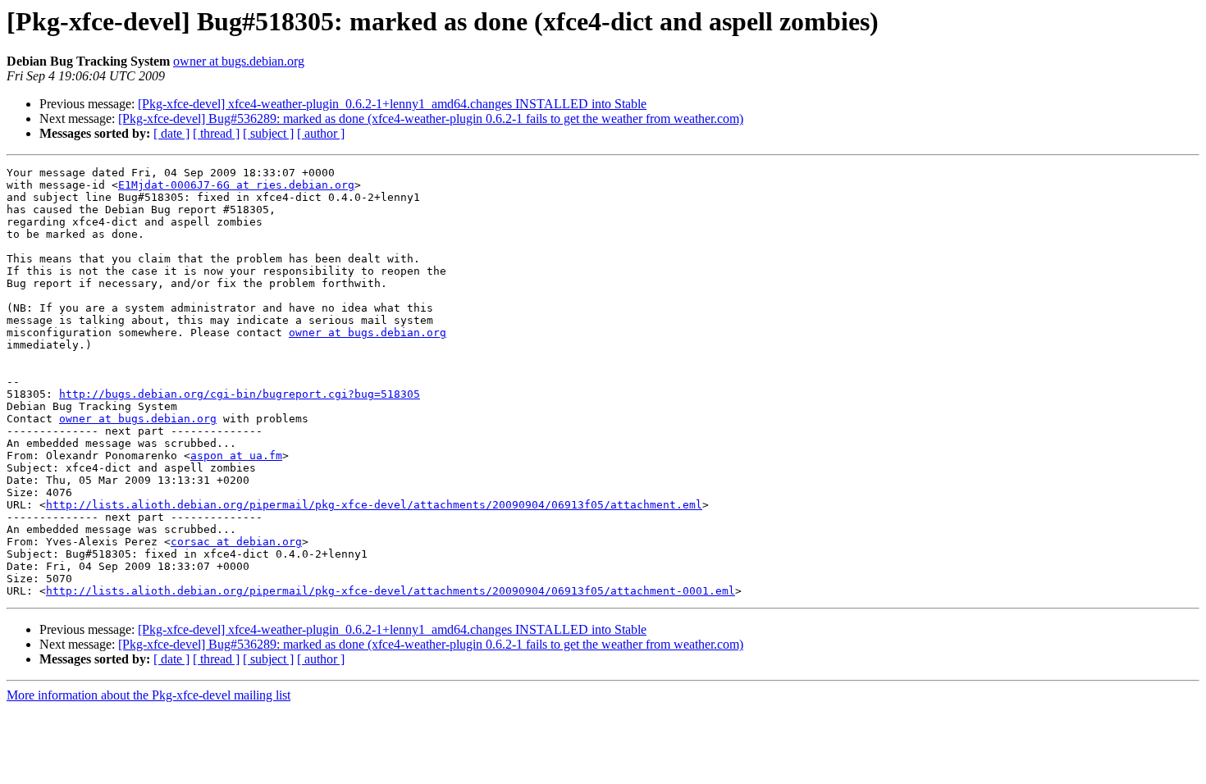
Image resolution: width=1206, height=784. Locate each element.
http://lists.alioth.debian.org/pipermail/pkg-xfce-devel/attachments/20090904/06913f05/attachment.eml (374, 505)
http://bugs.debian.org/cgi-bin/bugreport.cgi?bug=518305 (239, 394)
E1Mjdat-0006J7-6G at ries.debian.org (236, 185)
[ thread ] (216, 133)
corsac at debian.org (236, 542)
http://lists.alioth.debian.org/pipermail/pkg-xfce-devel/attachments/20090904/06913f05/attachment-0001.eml (390, 591)
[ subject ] (268, 133)
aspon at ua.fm (236, 455)
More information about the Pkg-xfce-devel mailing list (148, 695)
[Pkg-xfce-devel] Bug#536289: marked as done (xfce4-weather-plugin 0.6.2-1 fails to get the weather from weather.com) (430, 118)
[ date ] (171, 133)
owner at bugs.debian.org (238, 61)
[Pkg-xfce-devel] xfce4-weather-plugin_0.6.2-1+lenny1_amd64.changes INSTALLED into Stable (392, 104)
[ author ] (321, 133)
